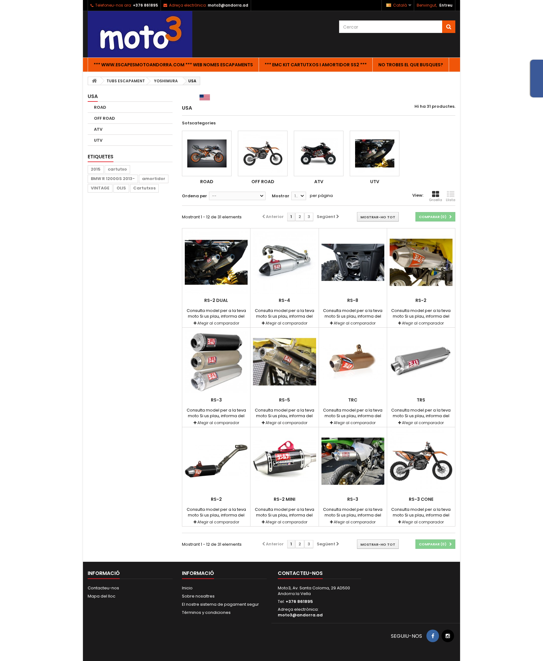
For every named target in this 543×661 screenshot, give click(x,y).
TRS (421, 399)
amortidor (153, 179)
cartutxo (117, 169)
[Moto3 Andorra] (146, 34)
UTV (98, 140)
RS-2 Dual (216, 300)
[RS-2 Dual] (216, 262)
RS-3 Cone (421, 499)
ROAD (100, 107)
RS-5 (284, 399)
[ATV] (318, 153)
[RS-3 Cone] (421, 461)
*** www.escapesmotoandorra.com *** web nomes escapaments (173, 65)
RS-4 (284, 300)
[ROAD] (207, 153)
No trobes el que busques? (410, 65)
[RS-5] (284, 361)
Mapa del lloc (101, 596)
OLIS (121, 188)
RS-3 (216, 399)
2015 (96, 169)
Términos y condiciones (206, 612)
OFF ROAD (104, 118)
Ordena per (194, 196)
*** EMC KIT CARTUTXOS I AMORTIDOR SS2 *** (316, 65)
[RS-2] (421, 262)
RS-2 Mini (284, 499)
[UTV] (374, 153)
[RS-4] (284, 262)
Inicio (187, 588)
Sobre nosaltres (198, 596)
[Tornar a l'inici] (94, 81)
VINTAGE (100, 188)
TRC (352, 399)
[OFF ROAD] (263, 153)
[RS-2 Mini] (284, 461)
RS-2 (420, 300)
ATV (98, 129)
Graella (435, 199)
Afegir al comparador (218, 323)
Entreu (445, 5)
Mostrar (280, 196)
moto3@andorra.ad (300, 615)
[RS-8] (352, 262)
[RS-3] (216, 361)
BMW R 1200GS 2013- (113, 179)
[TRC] (352, 361)
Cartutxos (144, 188)
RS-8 (352, 300)
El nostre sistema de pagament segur (220, 604)
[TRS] (421, 361)
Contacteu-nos (103, 588)
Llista (450, 199)
